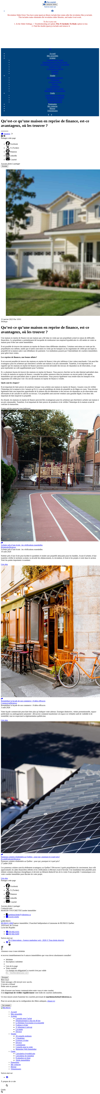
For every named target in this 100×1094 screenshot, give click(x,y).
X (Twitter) (14, 148)
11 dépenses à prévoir (55, 69)
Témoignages (52, 111)
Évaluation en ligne (54, 100)
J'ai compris (6, 1005)
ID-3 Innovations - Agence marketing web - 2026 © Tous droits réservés (36, 940)
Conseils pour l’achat (55, 60)
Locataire (55, 71)
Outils (52, 93)
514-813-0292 (13, 917)
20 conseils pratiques (55, 78)
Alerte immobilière (55, 102)
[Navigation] (50, 49)
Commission (55, 87)
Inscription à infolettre (14, 962)
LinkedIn (13, 156)
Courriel (13, 160)
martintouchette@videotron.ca (19, 915)
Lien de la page (12, 966)
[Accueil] (45, 2)
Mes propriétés (52, 56)
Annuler (4, 166)
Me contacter (52, 106)
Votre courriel (11, 968)
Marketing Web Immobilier (55, 91)
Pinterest (13, 152)
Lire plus (4, 564)
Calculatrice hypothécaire (55, 95)
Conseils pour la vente (54, 89)
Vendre (52, 76)
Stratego (7, 134)
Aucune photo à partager (10, 164)
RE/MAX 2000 (7, 923)
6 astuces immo (51, 4)
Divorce (55, 73)
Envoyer (5, 977)
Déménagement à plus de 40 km (55, 62)
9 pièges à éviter (55, 67)
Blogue (52, 108)
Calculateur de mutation (55, 97)
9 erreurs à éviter (55, 82)
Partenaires (52, 104)
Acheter (52, 58)
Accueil (52, 54)
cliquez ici (51, 1001)
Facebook (14, 144)
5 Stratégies (54, 80)
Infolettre (9, 959)
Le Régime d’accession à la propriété (55, 65)
